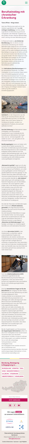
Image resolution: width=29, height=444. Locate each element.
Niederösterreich (13, 371)
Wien (4, 371)
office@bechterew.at (14, 438)
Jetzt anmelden (14, 400)
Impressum (16, 441)
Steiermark (14, 373)
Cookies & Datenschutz (7, 441)
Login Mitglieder (23, 441)
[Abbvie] (9, 427)
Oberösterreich (7, 376)
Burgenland (6, 368)
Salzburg (5, 373)
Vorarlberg (19, 376)
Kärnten (15, 368)
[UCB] (21, 427)
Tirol (21, 368)
